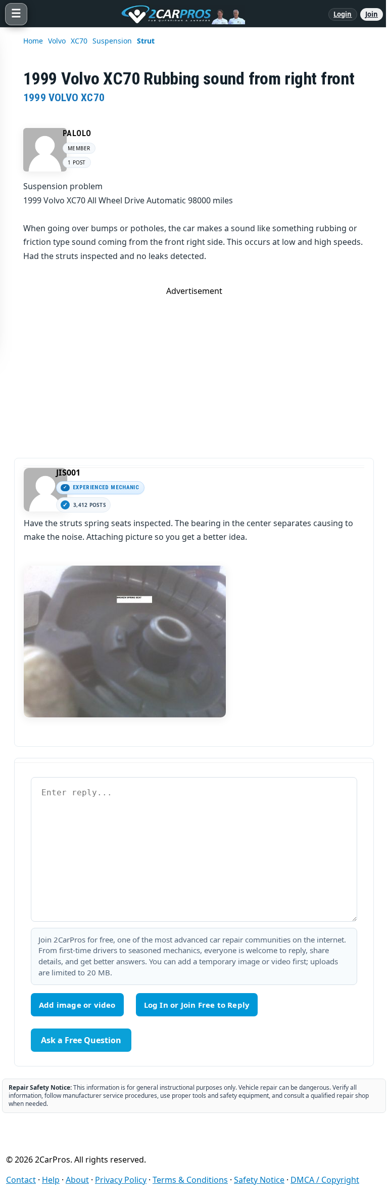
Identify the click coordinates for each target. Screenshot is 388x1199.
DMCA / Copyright (324, 1179)
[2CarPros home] (177, 14)
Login (342, 14)
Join (371, 14)
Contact (21, 1179)
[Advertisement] (194, 367)
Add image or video (77, 1005)
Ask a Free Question (81, 1040)
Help (51, 1179)
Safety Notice (259, 1179)
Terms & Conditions (190, 1179)
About (77, 1179)
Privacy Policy (121, 1179)
